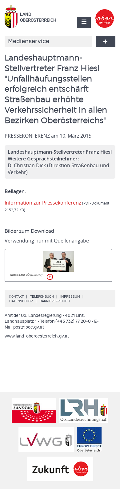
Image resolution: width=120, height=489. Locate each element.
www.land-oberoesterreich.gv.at (37, 336)
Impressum (70, 296)
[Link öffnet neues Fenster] (104, 13)
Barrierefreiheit (55, 301)
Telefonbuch (42, 296)
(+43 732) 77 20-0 (73, 321)
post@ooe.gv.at (28, 327)
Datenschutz (21, 301)
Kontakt (16, 296)
